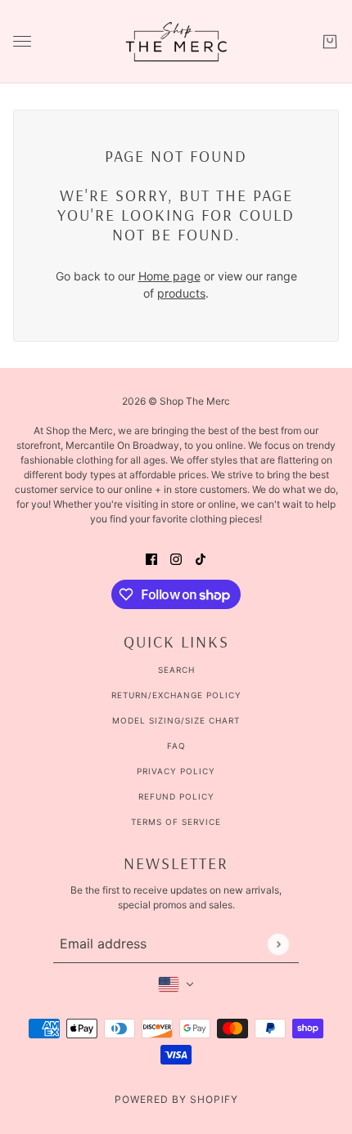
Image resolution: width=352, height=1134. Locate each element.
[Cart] (330, 42)
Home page (169, 276)
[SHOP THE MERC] (176, 41)
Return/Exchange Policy (176, 695)
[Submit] (278, 944)
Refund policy (176, 796)
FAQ (176, 746)
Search (176, 670)
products (181, 293)
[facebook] (151, 558)
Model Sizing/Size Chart (176, 720)
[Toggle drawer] (22, 41)
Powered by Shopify (176, 1099)
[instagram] (176, 558)
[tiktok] (200, 558)
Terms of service (176, 822)
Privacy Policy (176, 771)
